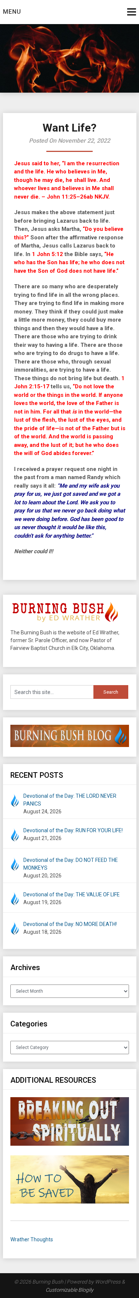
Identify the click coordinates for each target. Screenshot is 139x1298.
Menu (12, 11)
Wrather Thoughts (31, 1239)
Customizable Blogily (69, 1290)
